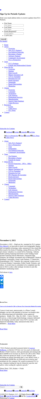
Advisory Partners (14, 56)
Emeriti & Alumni (14, 160)
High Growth (12, 73)
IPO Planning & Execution (17, 175)
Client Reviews (13, 103)
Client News (12, 108)
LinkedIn (24, 132)
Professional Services (15, 97)
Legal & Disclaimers (12, 396)
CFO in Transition (14, 77)
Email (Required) (10, 31)
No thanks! (3, 41)
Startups (11, 71)
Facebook (9, 132)
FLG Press (12, 110)
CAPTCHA (8, 35)
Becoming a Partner (15, 54)
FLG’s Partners (13, 63)
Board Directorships (15, 84)
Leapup (11, 398)
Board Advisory (13, 80)
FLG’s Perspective (14, 60)
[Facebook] (20, 276)
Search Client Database (16, 101)
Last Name (7, 27)
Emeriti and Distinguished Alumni (19, 65)
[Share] (20, 286)
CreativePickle (31, 396)
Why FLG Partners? (15, 50)
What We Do (8, 67)
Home (6, 45)
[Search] (21, 387)
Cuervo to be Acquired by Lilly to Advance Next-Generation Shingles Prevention (20, 306)
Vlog (21, 135)
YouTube (32, 132)
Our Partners (12, 156)
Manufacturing (13, 99)
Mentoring (11, 86)
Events (10, 107)
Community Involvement (16, 58)
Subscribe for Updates (7, 128)
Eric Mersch (4, 246)
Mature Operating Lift (15, 75)
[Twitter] (20, 280)
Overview (11, 48)
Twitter (16, 132)
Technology (12, 93)
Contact (6, 112)
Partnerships (12, 149)
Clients (6, 88)
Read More (11, 323)
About (6, 47)
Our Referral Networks (16, 52)
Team (6, 62)
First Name (8, 23)
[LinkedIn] (20, 283)
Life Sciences (12, 95)
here (10, 272)
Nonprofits (12, 82)
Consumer (11, 92)
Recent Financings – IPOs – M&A (19, 164)
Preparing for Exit (14, 78)
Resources (7, 105)
